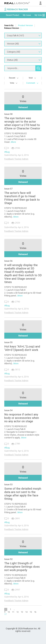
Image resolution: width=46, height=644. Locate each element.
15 (31, 612)
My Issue (27, 15)
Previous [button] (2, 15)
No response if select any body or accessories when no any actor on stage (21, 418)
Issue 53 (8, 484)
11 (13, 612)
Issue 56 (8, 261)
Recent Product (12, 15)
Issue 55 (8, 342)
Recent (12, 78)
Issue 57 (8, 188)
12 (17, 612)
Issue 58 (8, 114)
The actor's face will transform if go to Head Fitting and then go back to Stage (22, 198)
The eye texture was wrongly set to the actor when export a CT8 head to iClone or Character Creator (22, 123)
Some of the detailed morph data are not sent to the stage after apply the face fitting (22, 494)
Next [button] (43, 15)
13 (22, 612)
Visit (31, 78)
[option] (12, 15)
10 (9, 612)
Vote (12, 83)
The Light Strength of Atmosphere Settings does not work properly (22, 567)
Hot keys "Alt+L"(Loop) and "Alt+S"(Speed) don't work (22, 348)
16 (35, 612)
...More (12, 142)
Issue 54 (8, 410)
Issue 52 (8, 559)
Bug (8, 152)
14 (26, 612)
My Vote (38, 15)
